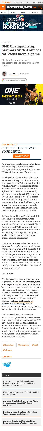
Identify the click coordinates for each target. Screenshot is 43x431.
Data (23, 12)
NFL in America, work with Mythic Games (21, 283)
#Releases (7, 350)
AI (27, 2)
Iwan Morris (14, 74)
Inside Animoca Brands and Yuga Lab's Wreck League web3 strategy (20, 413)
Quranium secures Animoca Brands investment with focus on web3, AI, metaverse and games (19, 383)
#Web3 (35, 345)
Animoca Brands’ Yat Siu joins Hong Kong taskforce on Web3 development (20, 422)
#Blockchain (8, 345)
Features (34, 12)
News (3, 12)
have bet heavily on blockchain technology (17, 302)
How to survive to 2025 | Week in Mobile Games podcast (21, 393)
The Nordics (18, 2)
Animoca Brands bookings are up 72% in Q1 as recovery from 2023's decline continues (20, 403)
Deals (13, 12)
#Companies (23, 345)
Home (4, 42)
